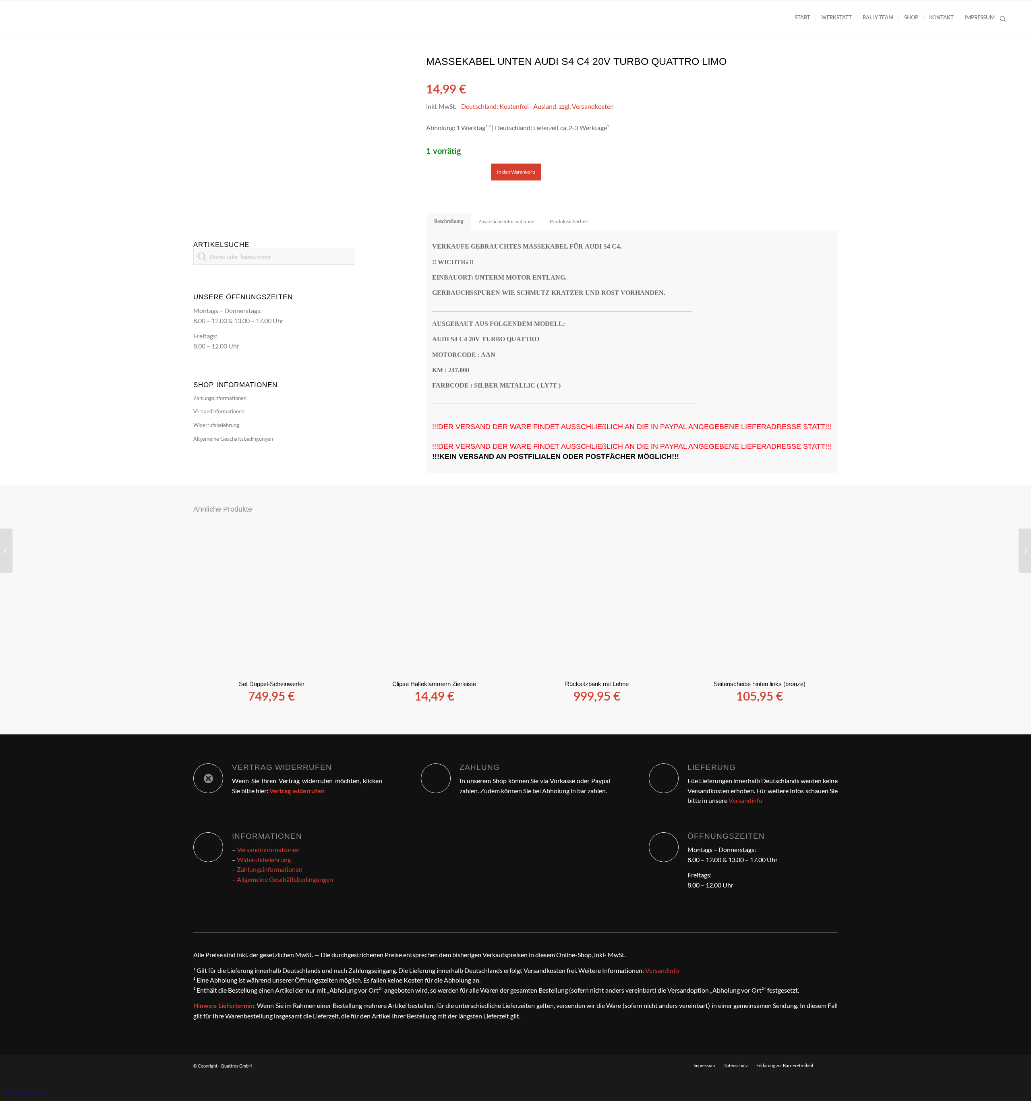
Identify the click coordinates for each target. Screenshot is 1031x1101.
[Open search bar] (1003, 18)
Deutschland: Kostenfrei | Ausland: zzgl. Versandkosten (537, 106)
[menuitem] (802, 18)
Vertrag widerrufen (26, 1092)
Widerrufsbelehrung (216, 425)
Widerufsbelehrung (264, 859)
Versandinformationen (218, 411)
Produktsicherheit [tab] (569, 221)
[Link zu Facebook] (832, 1065)
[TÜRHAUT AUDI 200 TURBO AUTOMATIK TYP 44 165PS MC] (6, 551)
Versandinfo (745, 800)
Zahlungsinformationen (219, 398)
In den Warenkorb (516, 172)
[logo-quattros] (59, 18)
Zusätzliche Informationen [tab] (506, 221)
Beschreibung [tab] (448, 221)
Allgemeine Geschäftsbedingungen (233, 438)
